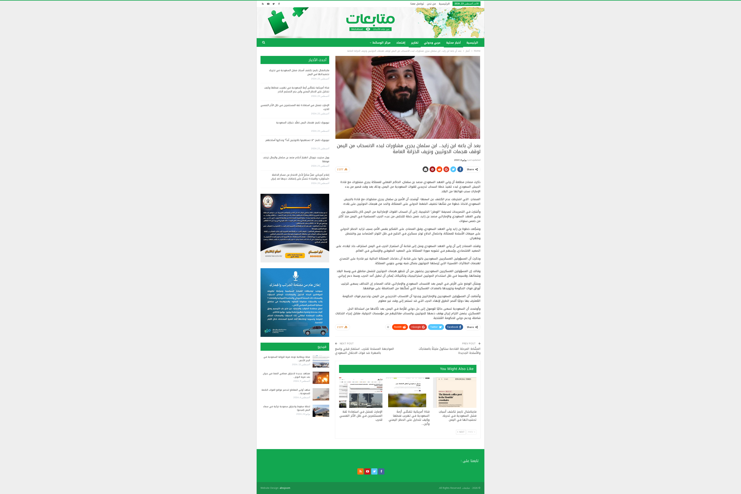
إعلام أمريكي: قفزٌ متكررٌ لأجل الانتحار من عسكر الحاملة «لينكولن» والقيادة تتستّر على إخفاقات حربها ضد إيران (300, 176)
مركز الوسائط (381, 42)
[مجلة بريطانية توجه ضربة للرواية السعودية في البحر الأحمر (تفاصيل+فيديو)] (321, 361)
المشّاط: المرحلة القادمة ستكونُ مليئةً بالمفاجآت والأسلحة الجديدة (449, 351)
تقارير (414, 42)
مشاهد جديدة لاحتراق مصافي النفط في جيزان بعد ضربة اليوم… (286, 375)
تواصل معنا (417, 3)
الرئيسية (444, 3)
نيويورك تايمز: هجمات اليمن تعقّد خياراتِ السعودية (302, 122)
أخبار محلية (453, 42)
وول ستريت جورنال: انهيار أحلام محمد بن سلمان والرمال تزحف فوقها (296, 159)
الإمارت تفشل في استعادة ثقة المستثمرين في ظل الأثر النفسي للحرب (295, 107)
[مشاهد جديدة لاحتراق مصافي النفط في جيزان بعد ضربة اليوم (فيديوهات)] (321, 378)
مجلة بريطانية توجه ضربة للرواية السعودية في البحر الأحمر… (286, 358)
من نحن (431, 3)
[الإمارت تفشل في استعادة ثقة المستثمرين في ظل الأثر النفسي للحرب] (360, 392)
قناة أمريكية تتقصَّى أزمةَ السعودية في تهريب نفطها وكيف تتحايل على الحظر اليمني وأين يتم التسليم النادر (296, 89)
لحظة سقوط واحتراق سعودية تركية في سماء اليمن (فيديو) (286, 408)
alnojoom (285, 488)
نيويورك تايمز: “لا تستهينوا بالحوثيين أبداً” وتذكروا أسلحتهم (297, 140)
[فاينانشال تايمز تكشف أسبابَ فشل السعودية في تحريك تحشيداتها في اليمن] (454, 392)
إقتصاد (400, 42)
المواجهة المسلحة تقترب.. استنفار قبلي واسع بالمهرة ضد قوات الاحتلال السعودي (364, 351)
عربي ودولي (432, 42)
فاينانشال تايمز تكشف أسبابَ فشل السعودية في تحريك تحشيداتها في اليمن (299, 72)
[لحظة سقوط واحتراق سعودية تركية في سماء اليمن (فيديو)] (321, 411)
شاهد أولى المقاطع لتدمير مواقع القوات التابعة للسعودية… (285, 391)
